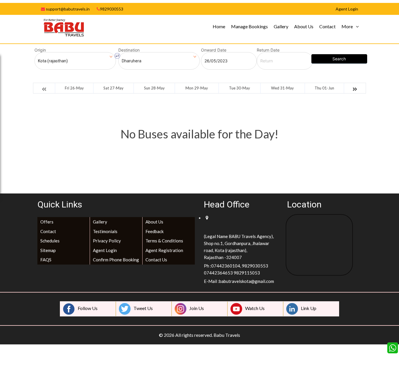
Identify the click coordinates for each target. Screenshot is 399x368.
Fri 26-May (74, 88)
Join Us (196, 308)
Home (219, 26)
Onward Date (213, 50)
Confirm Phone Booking (116, 259)
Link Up (308, 308)
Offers (46, 221)
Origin (40, 50)
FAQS (45, 259)
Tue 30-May (239, 88)
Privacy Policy (107, 240)
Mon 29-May (196, 88)
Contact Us (156, 259)
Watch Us (255, 308)
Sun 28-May (154, 88)
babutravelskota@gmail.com (246, 281)
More (347, 26)
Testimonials (105, 231)
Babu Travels (227, 335)
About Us (303, 26)
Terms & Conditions (164, 240)
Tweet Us (143, 308)
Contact (327, 26)
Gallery (281, 26)
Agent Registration (164, 250)
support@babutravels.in (67, 8)
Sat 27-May (113, 88)
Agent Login (105, 250)
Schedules (50, 240)
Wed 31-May (282, 88)
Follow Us (88, 308)
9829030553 (111, 8)
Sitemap (48, 250)
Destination (129, 50)
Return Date (268, 50)
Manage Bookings (249, 26)
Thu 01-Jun (324, 88)
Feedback (154, 231)
